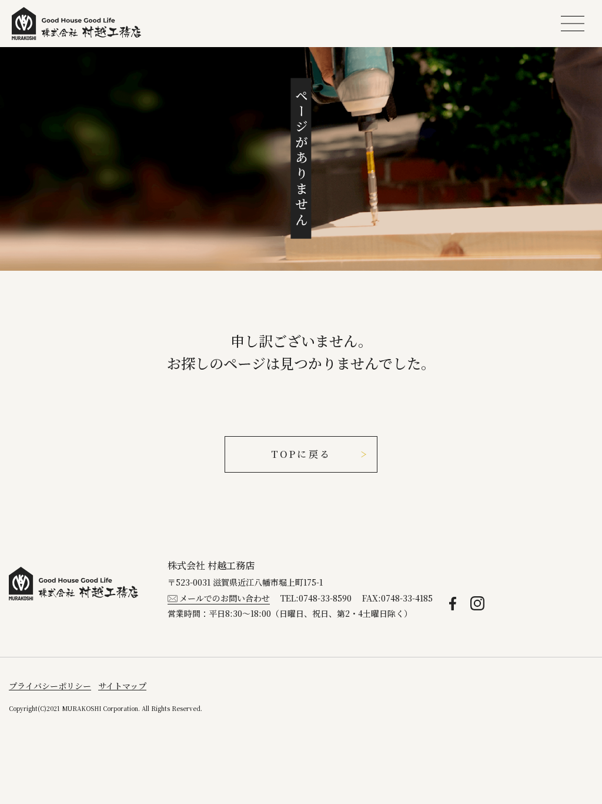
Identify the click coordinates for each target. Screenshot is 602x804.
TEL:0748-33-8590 (316, 598)
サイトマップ (122, 686)
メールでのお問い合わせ (224, 598)
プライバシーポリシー (50, 686)
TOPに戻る (301, 454)
